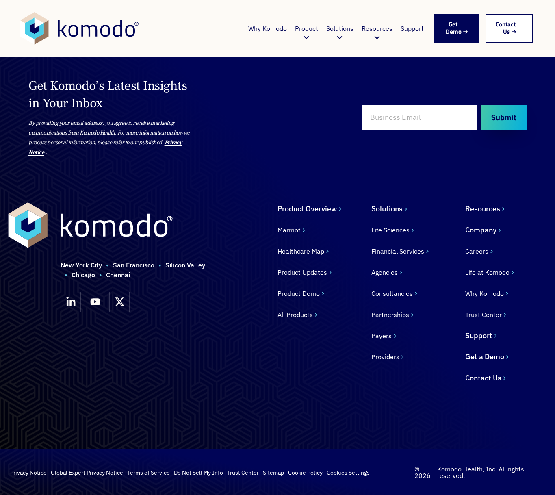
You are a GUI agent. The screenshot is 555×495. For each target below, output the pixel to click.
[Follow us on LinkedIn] (71, 302)
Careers (476, 251)
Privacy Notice (28, 472)
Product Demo (299, 293)
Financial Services (397, 251)
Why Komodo (267, 28)
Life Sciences (390, 230)
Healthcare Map (301, 251)
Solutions (339, 28)
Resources (377, 28)
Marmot (289, 230)
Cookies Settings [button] (348, 472)
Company (480, 229)
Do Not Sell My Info (198, 472)
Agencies (384, 272)
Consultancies (392, 293)
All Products (295, 314)
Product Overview (307, 208)
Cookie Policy (305, 472)
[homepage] (79, 28)
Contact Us (506, 28)
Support (412, 28)
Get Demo (454, 28)
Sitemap (273, 472)
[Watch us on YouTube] (95, 302)
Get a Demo (484, 356)
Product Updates (302, 272)
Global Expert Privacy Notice (87, 472)
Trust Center (483, 314)
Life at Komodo (487, 272)
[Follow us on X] (119, 302)
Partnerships (390, 314)
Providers (385, 357)
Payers (381, 336)
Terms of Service (148, 472)
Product (306, 28)
